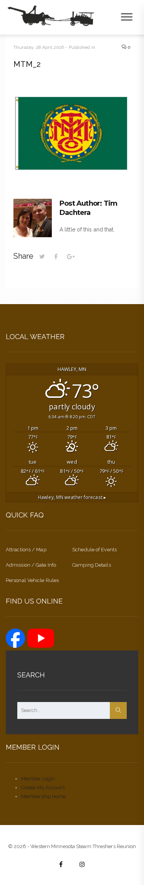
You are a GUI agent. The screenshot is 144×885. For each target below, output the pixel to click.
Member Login (38, 779)
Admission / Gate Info (31, 565)
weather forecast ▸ (72, 497)
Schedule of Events (94, 549)
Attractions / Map (26, 549)
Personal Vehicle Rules (32, 580)
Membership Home (43, 796)
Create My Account (43, 787)
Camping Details (91, 565)
